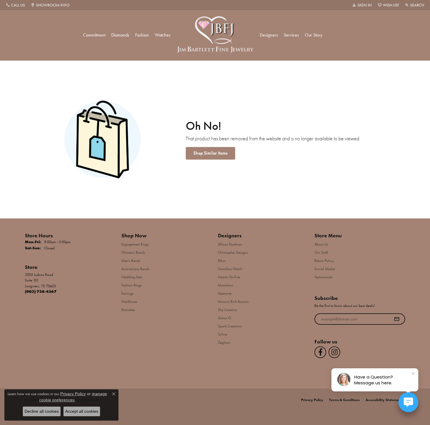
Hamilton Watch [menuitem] (230, 268)
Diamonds (120, 35)
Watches (163, 35)
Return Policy (324, 260)
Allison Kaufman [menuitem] (230, 244)
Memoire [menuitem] (224, 293)
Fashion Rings (131, 285)
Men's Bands (130, 260)
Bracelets (128, 309)
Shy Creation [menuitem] (227, 309)
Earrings (127, 293)
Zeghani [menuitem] (224, 342)
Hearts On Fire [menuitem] (229, 276)
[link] (15, 5)
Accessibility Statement (384, 400)
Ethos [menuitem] (222, 260)
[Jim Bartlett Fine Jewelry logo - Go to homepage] (215, 35)
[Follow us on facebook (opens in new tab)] (320, 352)
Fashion (142, 35)
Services (291, 35)
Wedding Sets (131, 276)
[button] (362, 5)
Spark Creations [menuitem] (230, 326)
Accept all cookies (81, 411)
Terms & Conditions (344, 400)
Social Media (324, 268)
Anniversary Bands (135, 268)
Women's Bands (133, 252)
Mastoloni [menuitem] (225, 285)
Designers (269, 35)
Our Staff (321, 252)
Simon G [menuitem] (224, 317)
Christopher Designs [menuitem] (233, 252)
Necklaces (129, 301)
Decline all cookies (42, 411)
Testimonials (323, 276)
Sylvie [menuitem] (222, 334)
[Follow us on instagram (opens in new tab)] (334, 352)
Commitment (94, 35)
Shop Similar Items (210, 153)
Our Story (313, 35)
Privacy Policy (312, 400)
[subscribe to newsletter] (397, 319)
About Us (321, 244)
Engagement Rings (135, 244)
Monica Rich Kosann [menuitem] (233, 301)
